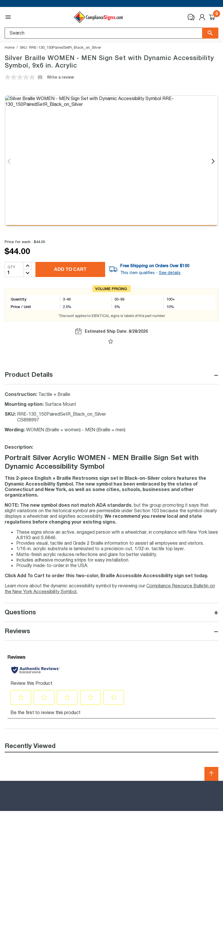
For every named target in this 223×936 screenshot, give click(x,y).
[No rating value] (21, 77)
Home (10, 47)
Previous (9, 161)
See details (170, 272)
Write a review (60, 77)
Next (213, 161)
